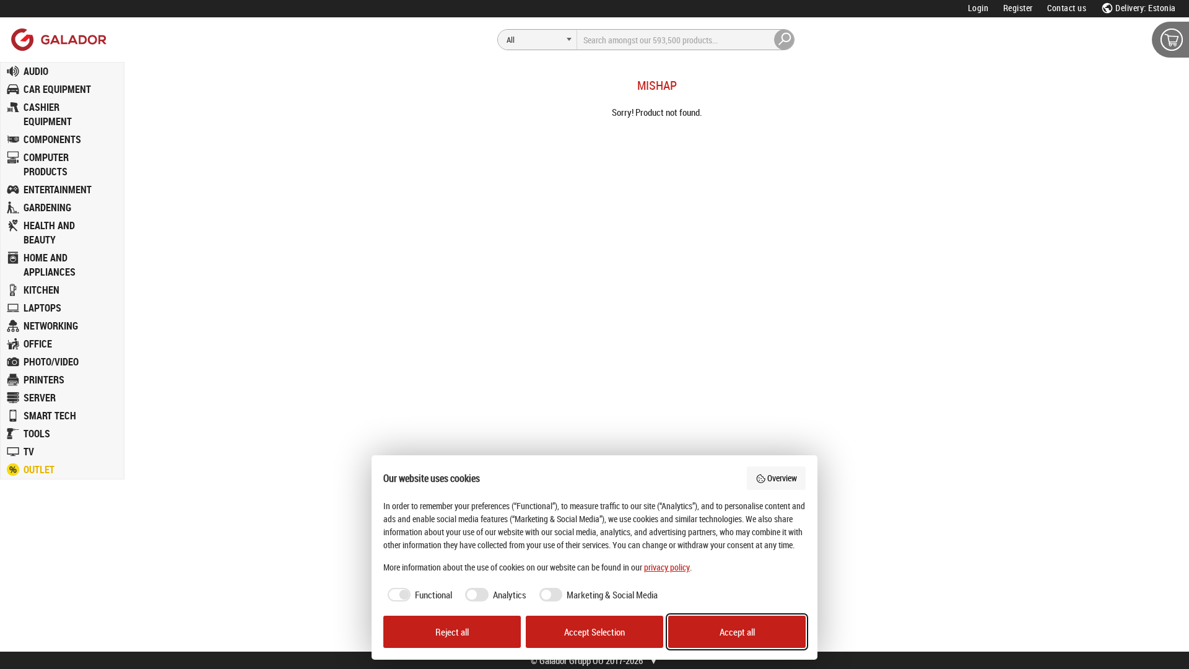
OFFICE (38, 344)
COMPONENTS (52, 139)
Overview (782, 478)
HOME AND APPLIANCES (50, 265)
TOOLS (37, 433)
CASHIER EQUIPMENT (48, 114)
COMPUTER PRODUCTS (46, 164)
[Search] (784, 39)
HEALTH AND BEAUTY (49, 233)
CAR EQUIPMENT (57, 89)
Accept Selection (594, 632)
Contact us (1066, 8)
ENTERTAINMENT (58, 189)
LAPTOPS (42, 308)
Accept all (737, 632)
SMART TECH (50, 415)
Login (978, 8)
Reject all (452, 632)
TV (29, 451)
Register (1018, 8)
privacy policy (667, 567)
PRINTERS (44, 380)
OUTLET (39, 469)
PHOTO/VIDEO (51, 362)
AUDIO (36, 71)
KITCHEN (41, 290)
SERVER (40, 397)
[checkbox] (418, 595)
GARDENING (47, 207)
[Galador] (58, 39)
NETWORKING (51, 326)
